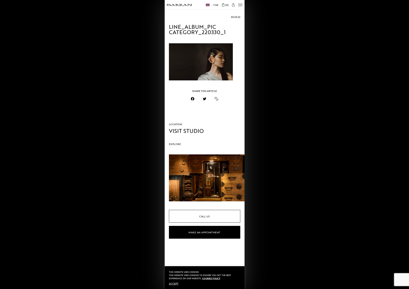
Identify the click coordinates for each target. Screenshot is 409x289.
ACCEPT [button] (174, 283)
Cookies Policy (211, 278)
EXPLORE (175, 144)
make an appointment (204, 232)
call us (204, 216)
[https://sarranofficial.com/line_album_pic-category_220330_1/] (216, 98)
